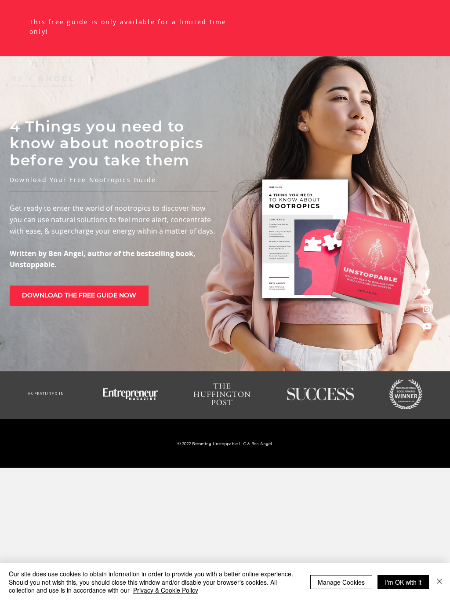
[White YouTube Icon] (426, 326)
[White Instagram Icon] (426, 309)
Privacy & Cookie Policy (165, 590)
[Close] (439, 582)
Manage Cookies (341, 582)
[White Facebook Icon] (426, 274)
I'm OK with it (403, 582)
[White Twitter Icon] (426, 291)
